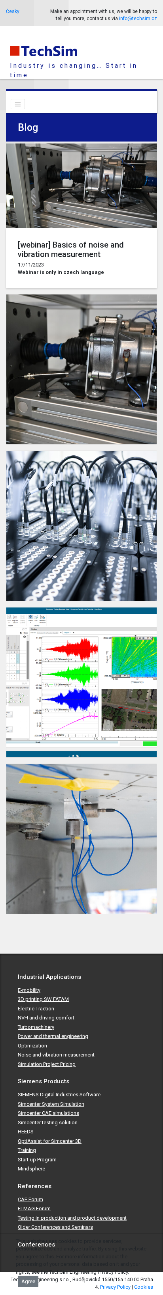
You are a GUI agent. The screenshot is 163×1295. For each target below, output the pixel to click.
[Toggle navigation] (18, 104)
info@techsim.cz (138, 18)
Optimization (32, 1046)
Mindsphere (31, 1169)
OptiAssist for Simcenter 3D (50, 1141)
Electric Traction (36, 1009)
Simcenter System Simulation (51, 1104)
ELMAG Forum (34, 1208)
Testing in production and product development (72, 1218)
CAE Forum (30, 1199)
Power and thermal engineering (53, 1036)
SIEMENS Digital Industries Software (59, 1094)
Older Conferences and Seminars (55, 1227)
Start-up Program (37, 1160)
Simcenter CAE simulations (48, 1113)
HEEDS (26, 1132)
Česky (12, 11)
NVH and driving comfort (46, 1018)
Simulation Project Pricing (47, 1064)
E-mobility (29, 990)
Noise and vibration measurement (56, 1055)
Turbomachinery (36, 1027)
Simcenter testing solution (48, 1122)
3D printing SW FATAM (43, 999)
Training (27, 1150)
